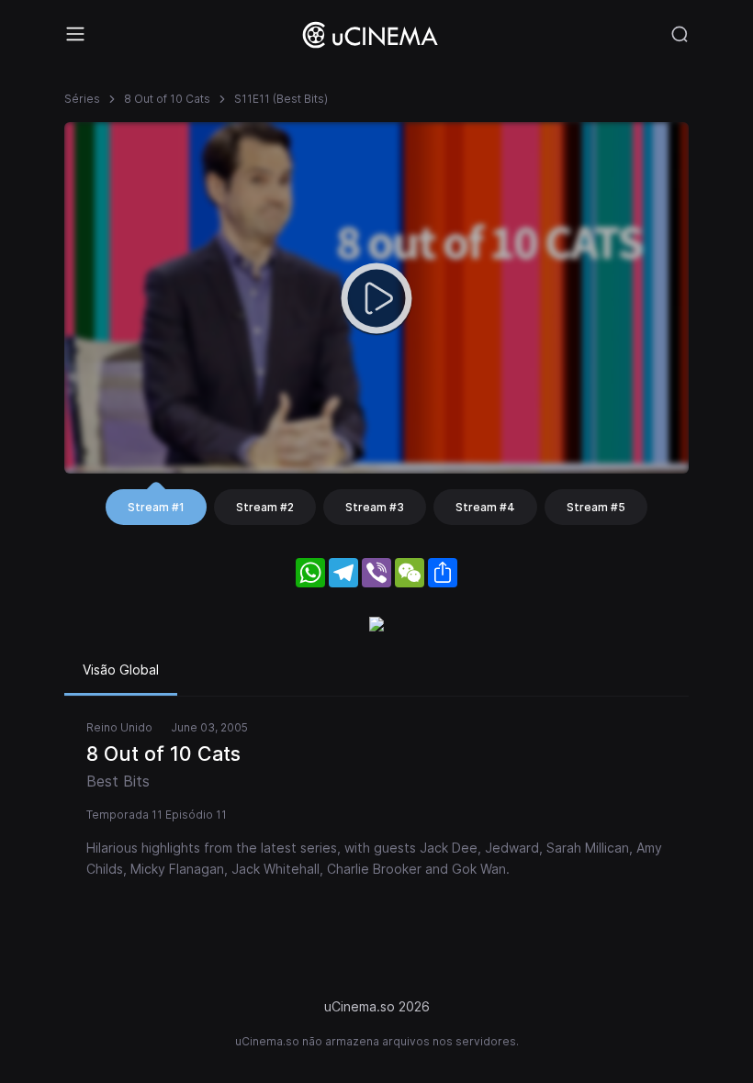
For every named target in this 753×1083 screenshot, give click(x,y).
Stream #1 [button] (156, 507)
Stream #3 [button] (374, 507)
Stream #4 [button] (485, 507)
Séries (82, 99)
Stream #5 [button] (596, 507)
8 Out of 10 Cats (167, 99)
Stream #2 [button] (265, 507)
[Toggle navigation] (75, 34)
